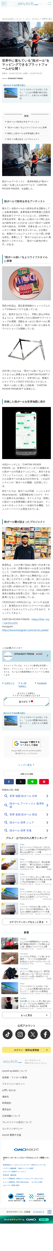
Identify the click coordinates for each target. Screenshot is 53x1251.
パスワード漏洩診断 (9, 1168)
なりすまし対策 (37, 1182)
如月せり (48, 964)
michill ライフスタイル (43, 854)
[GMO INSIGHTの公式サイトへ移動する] (26, 1148)
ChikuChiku (47, 899)
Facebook (41, 683)
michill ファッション (44, 949)
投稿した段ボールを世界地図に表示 (23, 133)
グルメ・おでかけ (32, 19)
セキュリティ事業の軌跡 (11, 1185)
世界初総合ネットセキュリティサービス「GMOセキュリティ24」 (25, 1165)
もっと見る (26, 1015)
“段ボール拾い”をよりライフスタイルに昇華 (27, 127)
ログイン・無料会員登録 (26, 1050)
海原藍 (49, 869)
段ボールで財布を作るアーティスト (23, 121)
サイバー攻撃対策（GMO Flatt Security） (16, 1182)
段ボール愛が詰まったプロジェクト (23, 139)
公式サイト (10, 683)
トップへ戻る (25, 764)
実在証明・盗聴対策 (9, 1175)
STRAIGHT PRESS (15, 78)
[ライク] (50, 2)
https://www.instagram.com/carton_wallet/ (25, 630)
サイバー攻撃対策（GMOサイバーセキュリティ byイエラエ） (23, 1178)
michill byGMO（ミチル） (12, 19)
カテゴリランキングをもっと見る (26, 922)
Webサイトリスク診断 (25, 1168)
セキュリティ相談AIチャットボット (14, 1171)
